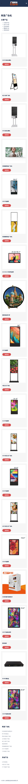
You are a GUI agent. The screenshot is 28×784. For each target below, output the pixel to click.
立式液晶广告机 (6, 738)
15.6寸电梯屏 (5, 561)
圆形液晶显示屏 (6, 315)
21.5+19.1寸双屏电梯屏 (8, 272)
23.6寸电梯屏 (5, 491)
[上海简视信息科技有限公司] (14, 3)
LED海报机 (4, 762)
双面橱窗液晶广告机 (7, 236)
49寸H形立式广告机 (7, 526)
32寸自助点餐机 (6, 130)
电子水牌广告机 (6, 95)
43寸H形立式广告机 (7, 455)
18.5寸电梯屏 (5, 201)
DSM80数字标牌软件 (7, 596)
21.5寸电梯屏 (5, 420)
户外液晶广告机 (6, 751)
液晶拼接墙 (4, 743)
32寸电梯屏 (5, 350)
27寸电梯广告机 (6, 767)
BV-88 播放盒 (5, 678)
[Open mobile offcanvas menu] (1, 3)
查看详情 (7, 64)
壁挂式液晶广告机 (6, 736)
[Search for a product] (26, 3)
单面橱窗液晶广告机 (7, 166)
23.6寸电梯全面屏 (6, 713)
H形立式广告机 (6, 385)
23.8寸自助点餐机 (6, 60)
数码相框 (4, 643)
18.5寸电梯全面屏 (6, 632)
